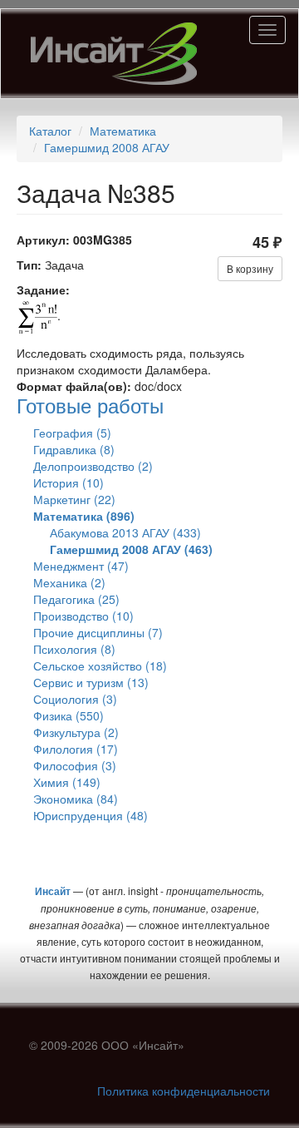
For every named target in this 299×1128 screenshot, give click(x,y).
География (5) (72, 432)
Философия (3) (74, 765)
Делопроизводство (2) (93, 466)
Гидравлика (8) (74, 449)
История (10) (68, 482)
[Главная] (114, 54)
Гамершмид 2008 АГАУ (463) (131, 549)
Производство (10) (83, 615)
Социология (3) (75, 698)
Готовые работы (90, 404)
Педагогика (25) (76, 599)
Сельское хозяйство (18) (100, 665)
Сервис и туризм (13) (91, 682)
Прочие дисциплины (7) (98, 632)
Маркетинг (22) (74, 499)
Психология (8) (74, 649)
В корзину (250, 268)
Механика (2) (69, 582)
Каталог (50, 130)
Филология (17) (75, 748)
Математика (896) (84, 515)
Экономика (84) (75, 798)
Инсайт (53, 890)
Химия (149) (66, 782)
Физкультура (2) (76, 732)
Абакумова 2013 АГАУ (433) (125, 532)
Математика (123, 130)
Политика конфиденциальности (183, 1090)
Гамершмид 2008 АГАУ (106, 147)
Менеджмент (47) (81, 565)
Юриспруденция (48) (90, 815)
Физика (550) (68, 715)
